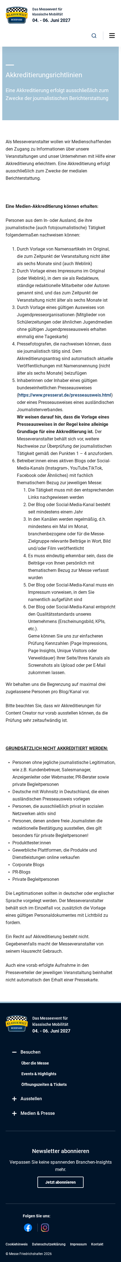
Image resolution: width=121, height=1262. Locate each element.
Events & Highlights (38, 1074)
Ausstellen (31, 1098)
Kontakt (97, 1244)
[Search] (94, 35)
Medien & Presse (38, 1113)
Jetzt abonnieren (60, 1182)
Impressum (78, 1244)
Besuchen (31, 1052)
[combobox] (94, 35)
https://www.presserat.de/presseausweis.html (64, 395)
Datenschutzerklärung (49, 1244)
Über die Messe (35, 1063)
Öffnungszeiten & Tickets (44, 1084)
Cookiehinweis (17, 1244)
